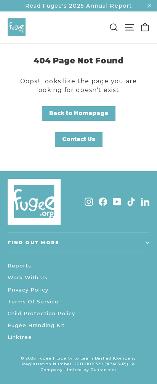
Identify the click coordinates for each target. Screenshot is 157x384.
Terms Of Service (33, 301)
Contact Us (78, 139)
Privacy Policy (28, 290)
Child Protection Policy (41, 313)
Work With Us (28, 277)
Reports (19, 265)
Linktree (20, 337)
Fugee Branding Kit (36, 325)
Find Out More (33, 242)
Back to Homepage (78, 113)
